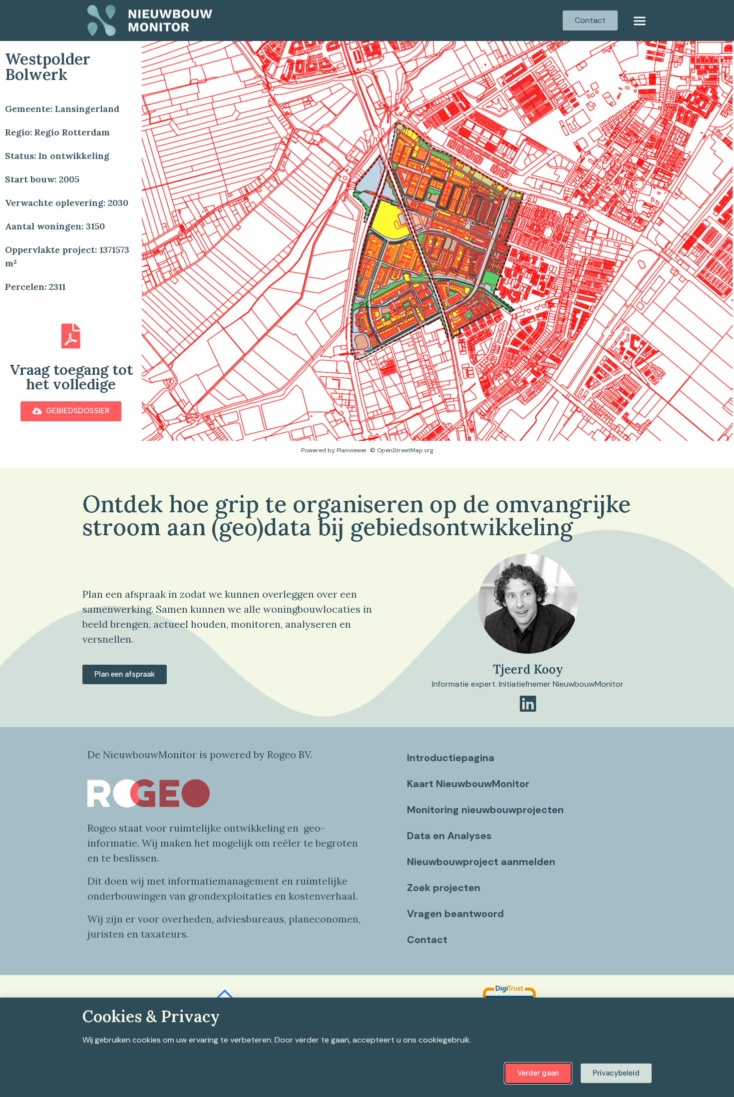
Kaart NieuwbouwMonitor (468, 783)
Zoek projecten (443, 887)
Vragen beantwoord (455, 913)
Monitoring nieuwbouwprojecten (485, 809)
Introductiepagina (450, 757)
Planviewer (352, 450)
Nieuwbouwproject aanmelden (481, 861)
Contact (427, 939)
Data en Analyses (449, 835)
